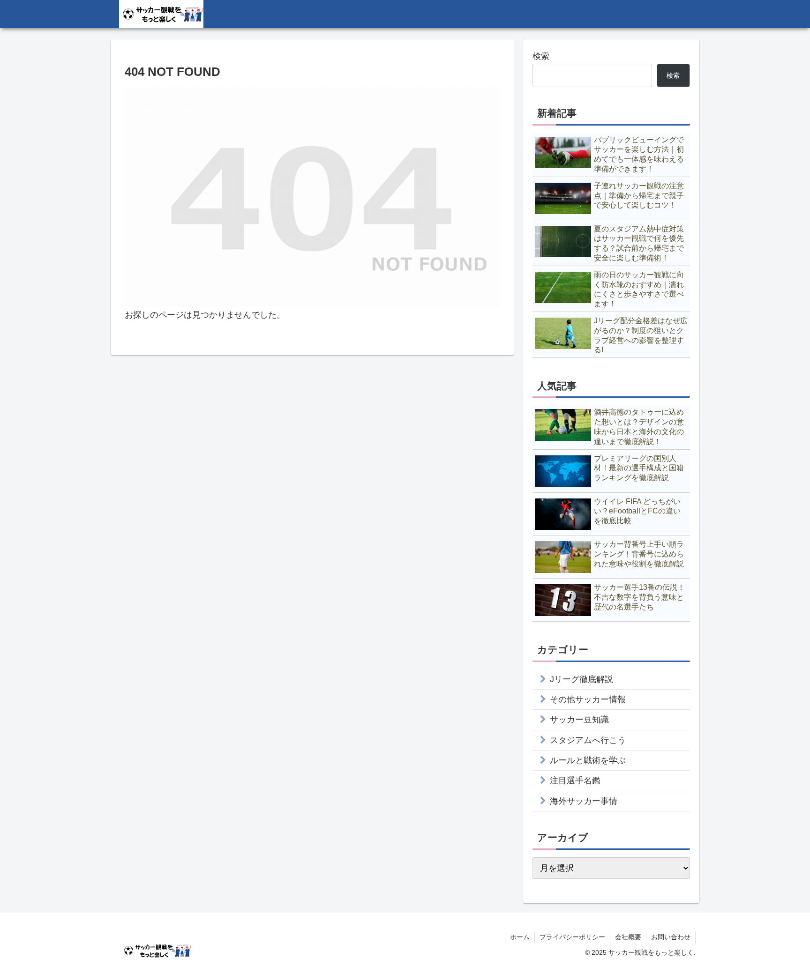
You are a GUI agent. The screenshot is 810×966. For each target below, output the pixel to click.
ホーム (520, 937)
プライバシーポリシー (572, 937)
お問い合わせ (670, 937)
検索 (540, 56)
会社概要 (628, 937)
